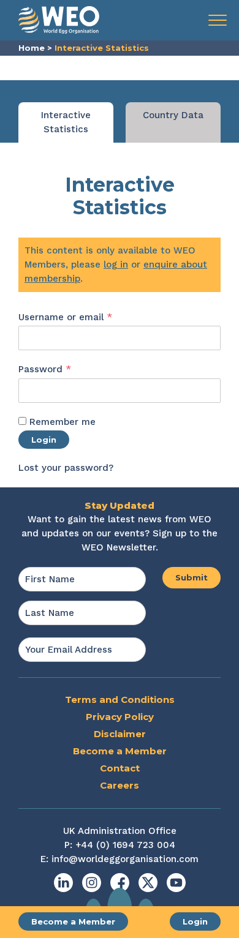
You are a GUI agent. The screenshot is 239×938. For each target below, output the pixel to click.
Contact (120, 768)
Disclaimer (120, 734)
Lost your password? (65, 467)
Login (195, 921)
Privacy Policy (120, 716)
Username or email (85, 317)
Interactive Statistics (66, 122)
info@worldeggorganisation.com (125, 859)
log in (116, 264)
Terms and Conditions (120, 699)
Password (65, 369)
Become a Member (73, 921)
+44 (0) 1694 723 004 (125, 844)
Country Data (173, 115)
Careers (119, 785)
